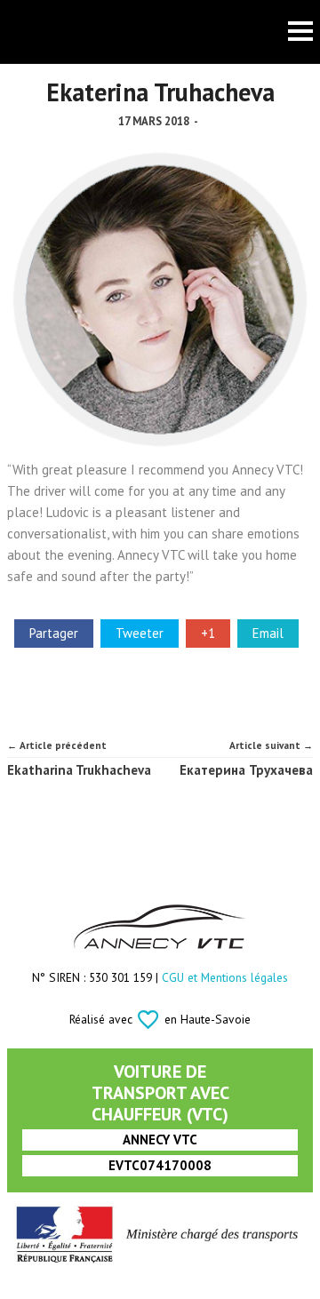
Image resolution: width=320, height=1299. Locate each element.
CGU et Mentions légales (225, 977)
